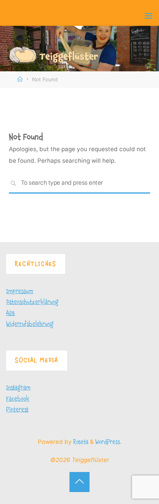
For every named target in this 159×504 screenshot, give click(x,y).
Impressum (19, 291)
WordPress (107, 442)
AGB (10, 313)
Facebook (17, 399)
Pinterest (17, 410)
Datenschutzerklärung (32, 302)
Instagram (18, 388)
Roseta (80, 442)
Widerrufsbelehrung (30, 324)
